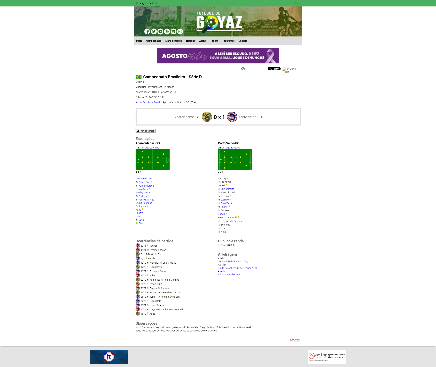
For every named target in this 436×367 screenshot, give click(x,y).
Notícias (190, 40)
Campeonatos (153, 40)
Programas (229, 40)
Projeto (215, 40)
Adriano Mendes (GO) (229, 274)
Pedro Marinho (146, 199)
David (141, 219)
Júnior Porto (227, 188)
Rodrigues (143, 196)
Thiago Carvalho (150, 147)
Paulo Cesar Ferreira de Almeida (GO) (237, 268)
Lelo (138, 216)
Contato (243, 40)
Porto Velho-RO (250, 117)
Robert (139, 212)
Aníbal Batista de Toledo (148, 102)
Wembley (226, 199)
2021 (140, 81)
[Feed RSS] (173, 31)
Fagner (224, 206)
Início (139, 40)
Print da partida (146, 130)
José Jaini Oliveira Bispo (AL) (233, 261)
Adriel (139, 209)
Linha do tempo (173, 40)
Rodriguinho (142, 206)
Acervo (203, 40)
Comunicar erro (291, 69)
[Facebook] (147, 31)
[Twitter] (154, 31)
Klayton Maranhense (232, 221)
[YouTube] (160, 31)
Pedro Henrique (144, 178)
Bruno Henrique (144, 202)
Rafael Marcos (146, 185)
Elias (140, 223)
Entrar (297, 3)
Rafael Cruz (144, 182)
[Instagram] (180, 31)
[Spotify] (167, 31)
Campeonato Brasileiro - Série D (172, 76)
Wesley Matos (143, 192)
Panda (221, 213)
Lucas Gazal (142, 189)
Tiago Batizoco (232, 147)
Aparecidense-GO (187, 117)
